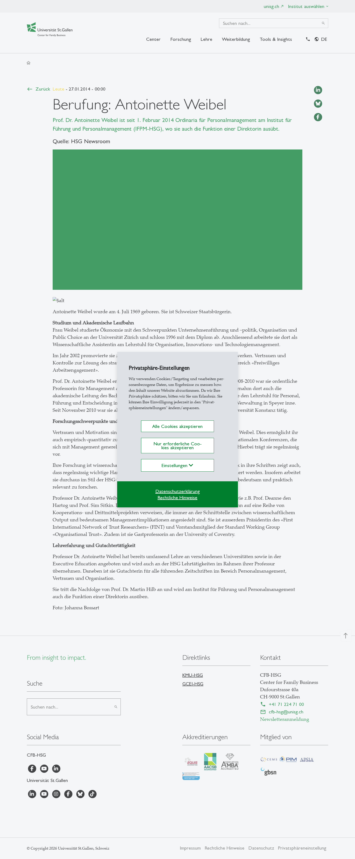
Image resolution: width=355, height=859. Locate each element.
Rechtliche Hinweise (177, 497)
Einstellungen (175, 465)
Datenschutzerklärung (177, 491)
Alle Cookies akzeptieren (177, 426)
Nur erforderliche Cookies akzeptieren (177, 445)
